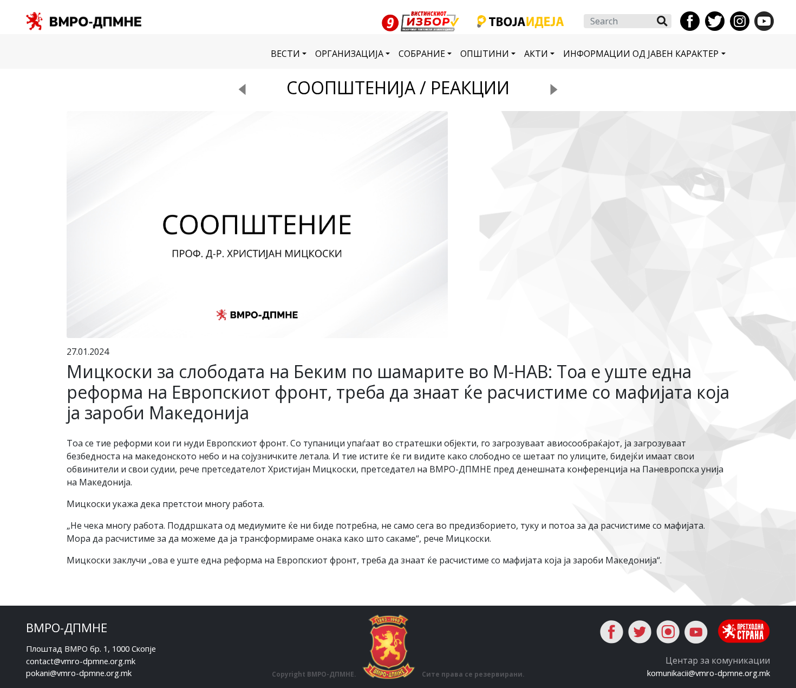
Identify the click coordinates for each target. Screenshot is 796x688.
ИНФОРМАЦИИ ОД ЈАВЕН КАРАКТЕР (641, 54)
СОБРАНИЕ (422, 54)
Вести (285, 54)
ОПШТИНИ (484, 54)
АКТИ (536, 54)
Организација (349, 54)
